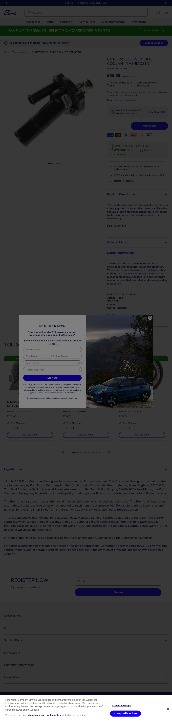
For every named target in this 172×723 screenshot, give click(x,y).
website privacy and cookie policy (42, 715)
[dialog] (86, 709)
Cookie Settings (121, 705)
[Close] (168, 709)
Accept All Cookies (125, 713)
